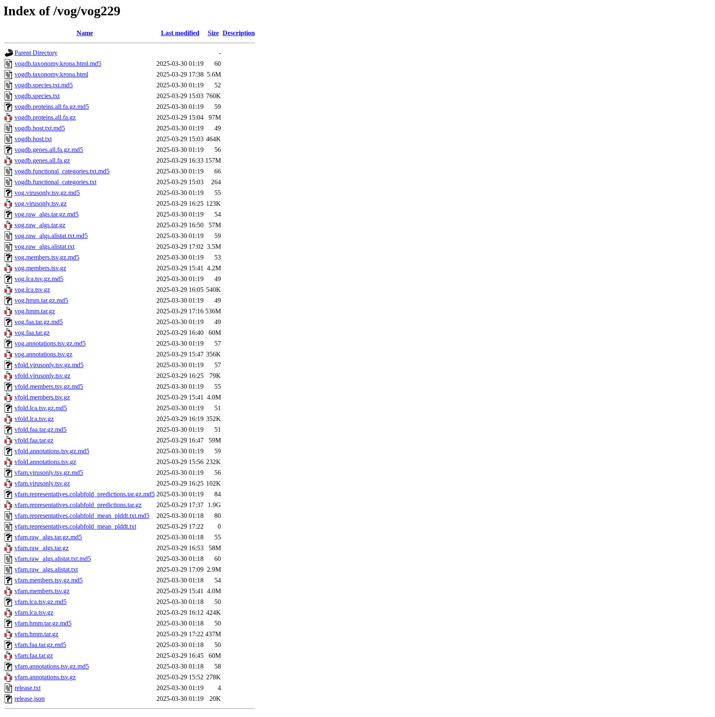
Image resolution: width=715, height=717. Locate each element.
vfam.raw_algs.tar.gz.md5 (48, 537)
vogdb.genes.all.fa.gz (42, 160)
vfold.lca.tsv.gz (34, 418)
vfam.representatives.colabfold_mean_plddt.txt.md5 (81, 515)
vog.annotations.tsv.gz (43, 354)
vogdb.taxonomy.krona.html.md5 (57, 63)
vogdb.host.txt (33, 138)
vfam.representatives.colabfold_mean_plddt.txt (75, 526)
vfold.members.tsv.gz (42, 397)
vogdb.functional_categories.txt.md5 (62, 171)
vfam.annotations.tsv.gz (45, 677)
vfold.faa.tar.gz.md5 (40, 429)
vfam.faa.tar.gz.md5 (40, 644)
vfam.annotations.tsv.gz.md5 (51, 666)
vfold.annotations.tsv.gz (45, 461)
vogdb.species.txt (37, 95)
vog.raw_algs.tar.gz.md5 (46, 214)
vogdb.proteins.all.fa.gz (45, 117)
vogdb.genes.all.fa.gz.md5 (48, 149)
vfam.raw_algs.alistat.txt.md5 (52, 558)
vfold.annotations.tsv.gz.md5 (51, 451)
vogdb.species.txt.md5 (43, 85)
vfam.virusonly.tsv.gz (42, 483)
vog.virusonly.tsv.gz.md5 (47, 192)
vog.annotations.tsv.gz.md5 (50, 343)
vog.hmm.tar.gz (34, 311)
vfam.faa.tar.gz (33, 655)
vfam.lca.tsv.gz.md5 (40, 601)
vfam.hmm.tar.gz (36, 634)
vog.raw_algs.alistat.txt (44, 246)
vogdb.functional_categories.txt (55, 181)
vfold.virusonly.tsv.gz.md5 (49, 364)
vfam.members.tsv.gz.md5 (48, 580)
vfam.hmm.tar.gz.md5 (43, 623)
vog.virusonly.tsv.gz (40, 203)
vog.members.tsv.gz (40, 268)
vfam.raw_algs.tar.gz (41, 547)
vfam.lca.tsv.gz (33, 612)
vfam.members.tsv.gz (42, 590)
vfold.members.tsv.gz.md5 (48, 386)
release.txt (27, 687)
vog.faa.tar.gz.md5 (38, 321)
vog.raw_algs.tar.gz (39, 225)
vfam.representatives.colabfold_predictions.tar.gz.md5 (84, 494)
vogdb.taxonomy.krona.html (51, 74)
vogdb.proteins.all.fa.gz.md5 (51, 106)
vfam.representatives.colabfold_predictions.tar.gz (78, 504)
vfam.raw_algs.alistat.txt (46, 569)
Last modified (180, 32)
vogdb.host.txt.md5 (39, 128)
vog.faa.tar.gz (32, 332)
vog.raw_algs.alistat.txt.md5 (51, 235)
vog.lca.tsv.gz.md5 (38, 278)
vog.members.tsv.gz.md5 (46, 257)
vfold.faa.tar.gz (33, 440)
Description (239, 32)
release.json (29, 698)
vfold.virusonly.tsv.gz (42, 375)
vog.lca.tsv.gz (32, 289)
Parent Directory (36, 52)
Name (85, 32)
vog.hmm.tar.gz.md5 (41, 300)
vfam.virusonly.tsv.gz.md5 (48, 472)
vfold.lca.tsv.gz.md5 (40, 407)
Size (213, 32)
